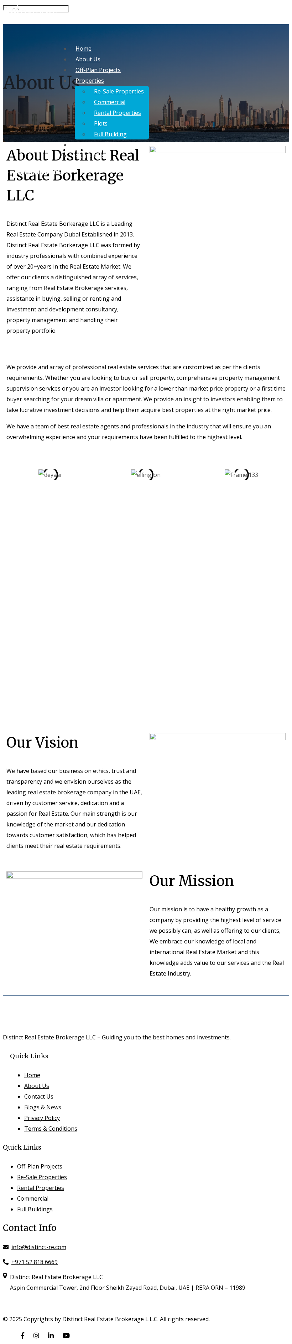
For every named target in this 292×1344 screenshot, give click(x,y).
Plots (101, 123)
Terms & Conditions (50, 1128)
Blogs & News (94, 145)
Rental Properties (117, 113)
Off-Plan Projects (98, 70)
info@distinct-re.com (38, 1247)
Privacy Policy (42, 1118)
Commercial (109, 102)
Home (83, 48)
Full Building (110, 134)
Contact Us (90, 155)
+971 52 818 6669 (38, 172)
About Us (87, 59)
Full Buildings (35, 1209)
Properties (89, 81)
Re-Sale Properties (119, 91)
